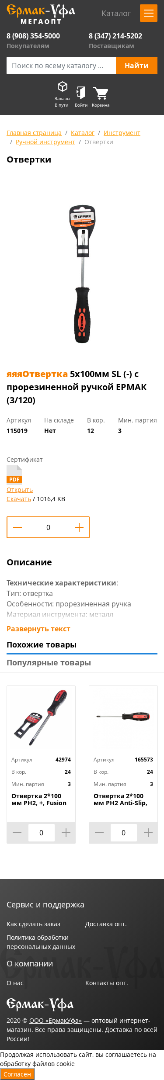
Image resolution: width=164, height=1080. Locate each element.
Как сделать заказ (33, 924)
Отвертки (98, 142)
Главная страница (34, 132)
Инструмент (122, 132)
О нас (15, 983)
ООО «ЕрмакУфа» (55, 1020)
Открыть (20, 489)
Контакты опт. (106, 983)
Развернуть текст (38, 628)
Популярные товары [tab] (49, 662)
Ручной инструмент (45, 142)
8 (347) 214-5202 (115, 36)
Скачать (19, 499)
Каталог (82, 132)
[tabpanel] (82, 273)
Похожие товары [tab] (42, 644)
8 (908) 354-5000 (33, 36)
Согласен (17, 1074)
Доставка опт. (106, 924)
